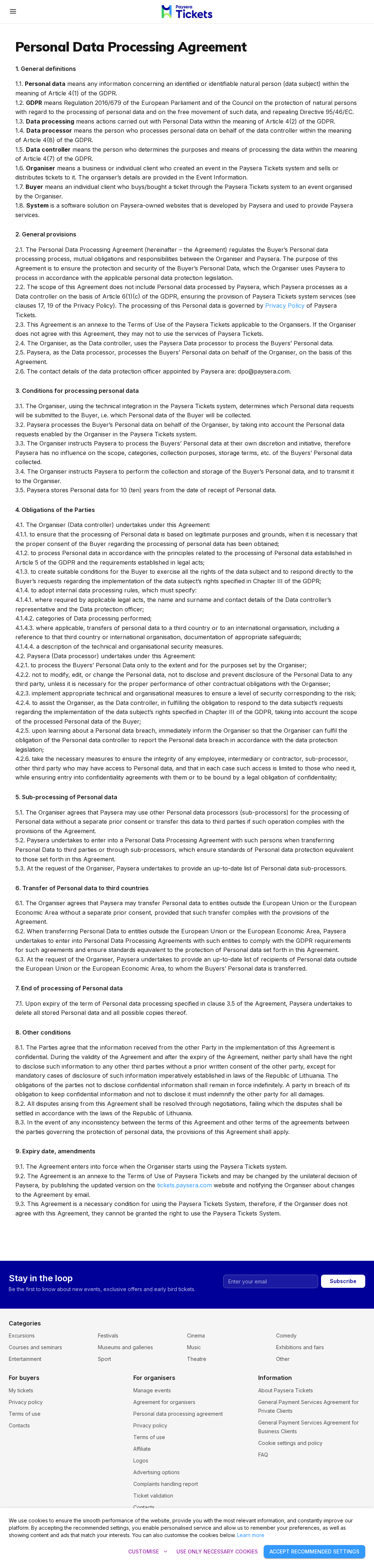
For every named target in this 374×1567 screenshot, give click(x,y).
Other (283, 1359)
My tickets (21, 1390)
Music (194, 1347)
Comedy (286, 1335)
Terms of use (25, 1414)
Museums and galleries (125, 1347)
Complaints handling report (165, 1484)
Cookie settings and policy (290, 1443)
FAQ (263, 1455)
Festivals (108, 1335)
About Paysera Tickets (285, 1390)
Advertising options (156, 1472)
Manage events (152, 1390)
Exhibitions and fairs (300, 1347)
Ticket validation (153, 1495)
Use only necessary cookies (217, 1551)
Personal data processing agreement (178, 1414)
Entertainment (25, 1359)
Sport (104, 1359)
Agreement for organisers (164, 1402)
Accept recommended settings (314, 1551)
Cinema (196, 1335)
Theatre (196, 1359)
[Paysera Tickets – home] (187, 11)
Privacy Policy (285, 305)
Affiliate (142, 1449)
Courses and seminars (35, 1347)
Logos (140, 1460)
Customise (148, 1551)
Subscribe (343, 1281)
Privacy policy (26, 1402)
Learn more (250, 1535)
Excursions (22, 1335)
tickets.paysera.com (184, 1185)
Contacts (19, 1425)
